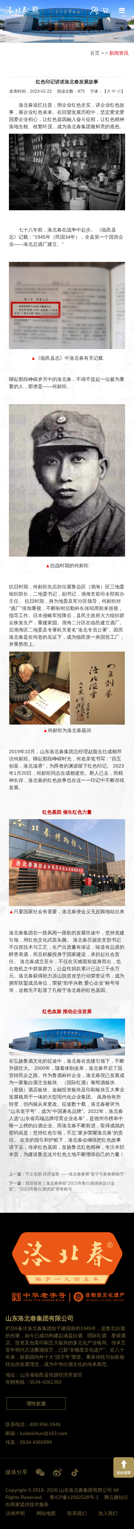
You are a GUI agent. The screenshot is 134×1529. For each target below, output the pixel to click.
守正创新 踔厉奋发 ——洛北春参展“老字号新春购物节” (75, 1174)
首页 (95, 53)
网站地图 (46, 1513)
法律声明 (15, 1513)
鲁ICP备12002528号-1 (74, 1497)
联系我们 (77, 1513)
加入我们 (108, 1513)
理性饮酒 (36, 1403)
